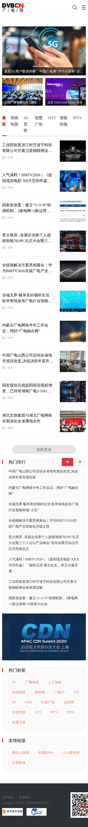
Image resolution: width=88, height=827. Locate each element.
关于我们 (8, 797)
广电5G (59, 692)
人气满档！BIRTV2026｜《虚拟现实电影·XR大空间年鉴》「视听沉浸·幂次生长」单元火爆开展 (44, 565)
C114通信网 (70, 752)
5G (14, 682)
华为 (70, 712)
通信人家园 (20, 752)
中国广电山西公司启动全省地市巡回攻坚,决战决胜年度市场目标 (43, 474)
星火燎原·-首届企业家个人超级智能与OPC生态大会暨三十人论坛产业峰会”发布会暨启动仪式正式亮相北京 (44, 543)
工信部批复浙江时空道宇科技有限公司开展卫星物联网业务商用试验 (43, 584)
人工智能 (55, 682)
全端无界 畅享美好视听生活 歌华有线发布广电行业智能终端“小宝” (44, 507)
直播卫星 (19, 722)
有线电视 (19, 692)
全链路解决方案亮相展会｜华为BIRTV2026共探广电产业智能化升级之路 (43, 523)
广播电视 (32, 682)
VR (76, 692)
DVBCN (20, 802)
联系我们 (25, 797)
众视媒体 (19, 762)
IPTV (54, 712)
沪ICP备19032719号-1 (38, 802)
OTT (38, 712)
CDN (28, 702)
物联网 (40, 692)
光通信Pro (45, 752)
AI (14, 702)
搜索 (74, 9)
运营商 (69, 702)
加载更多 (44, 449)
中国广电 (48, 702)
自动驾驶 (19, 712)
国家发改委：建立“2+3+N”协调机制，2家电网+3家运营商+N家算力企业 (43, 601)
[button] (7, 51)
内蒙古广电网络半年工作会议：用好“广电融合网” (43, 490)
